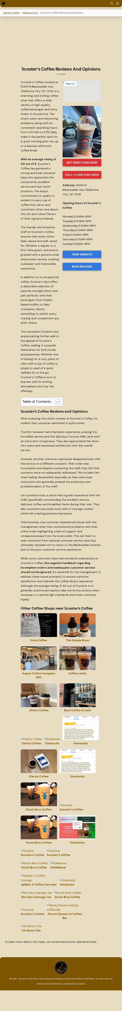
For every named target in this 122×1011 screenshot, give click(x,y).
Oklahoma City (30, 12)
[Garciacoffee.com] (4, 3)
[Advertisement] (61, 42)
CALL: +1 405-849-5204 (82, 175)
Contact (81, 983)
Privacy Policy (56, 983)
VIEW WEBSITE (82, 254)
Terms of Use (43, 983)
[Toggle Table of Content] (56, 402)
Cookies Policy (70, 983)
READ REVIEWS (82, 266)
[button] (112, 3)
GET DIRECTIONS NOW (82, 162)
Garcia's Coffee (11, 12)
